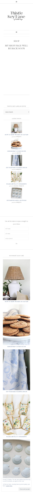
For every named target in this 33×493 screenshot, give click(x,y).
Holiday (16, 186)
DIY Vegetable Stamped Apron (16, 167)
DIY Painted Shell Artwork (16, 200)
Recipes (19, 153)
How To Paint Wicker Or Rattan (16, 134)
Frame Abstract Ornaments (16, 184)
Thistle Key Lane (16, 16)
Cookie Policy (9, 486)
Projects (18, 136)
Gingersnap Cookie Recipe (16, 151)
